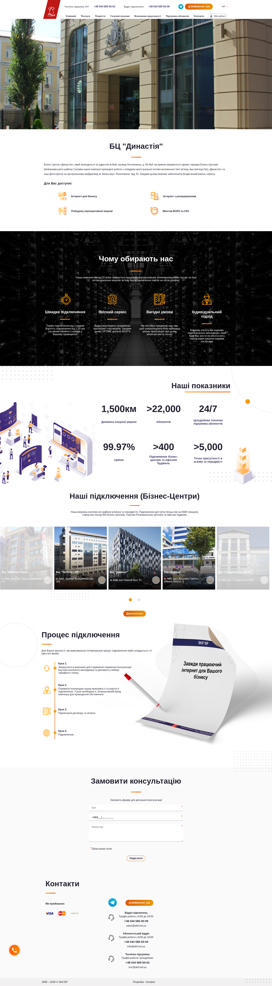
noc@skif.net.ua (137, 967)
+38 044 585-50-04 (136, 941)
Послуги (85, 16)
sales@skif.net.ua (136, 925)
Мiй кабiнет (220, 16)
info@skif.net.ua (136, 946)
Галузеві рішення (120, 16)
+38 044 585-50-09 (159, 6)
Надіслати (136, 858)
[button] (130, 599)
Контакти (199, 16)
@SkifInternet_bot (199, 6)
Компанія (71, 16)
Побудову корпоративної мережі (92, 211)
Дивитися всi (134, 613)
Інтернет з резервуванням (179, 196)
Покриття (100, 16)
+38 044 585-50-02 (104, 6)
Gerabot (150, 982)
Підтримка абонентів (177, 16)
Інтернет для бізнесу (84, 196)
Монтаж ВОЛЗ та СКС (176, 211)
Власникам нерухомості (147, 16)
